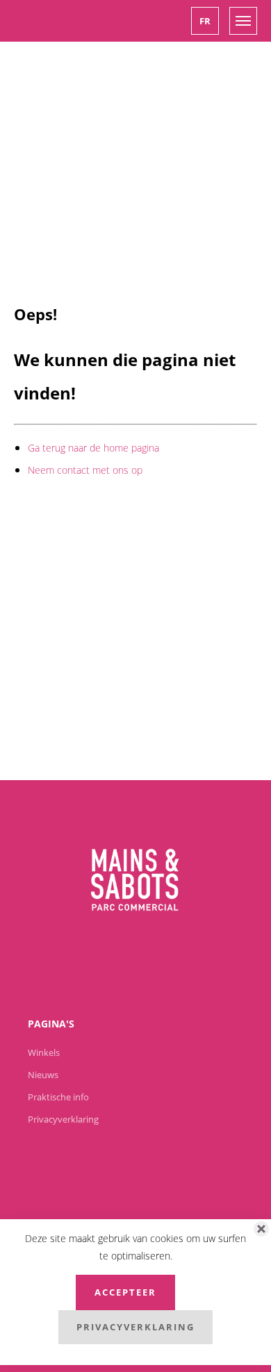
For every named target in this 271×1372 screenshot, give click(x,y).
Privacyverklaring (135, 1327)
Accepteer (125, 1292)
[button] (205, 21)
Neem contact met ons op (85, 470)
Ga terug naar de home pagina (93, 447)
